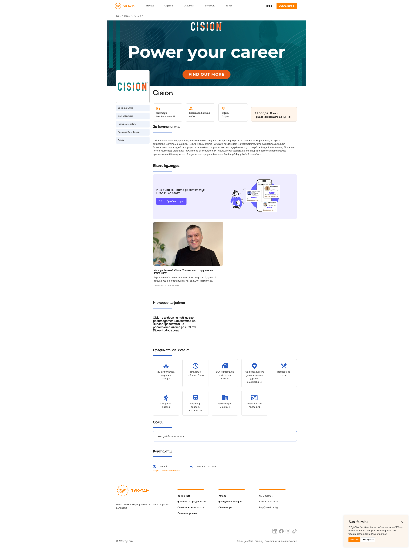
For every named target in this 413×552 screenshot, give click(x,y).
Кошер (222, 495)
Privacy (259, 541)
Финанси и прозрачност (191, 501)
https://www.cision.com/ (166, 470)
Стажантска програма (191, 507)
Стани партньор (187, 513)
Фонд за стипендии (230, 501)
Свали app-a (225, 507)
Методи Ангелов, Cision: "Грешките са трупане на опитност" (183, 271)
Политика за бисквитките (281, 541)
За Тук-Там (183, 495)
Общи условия (245, 541)
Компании (123, 16)
